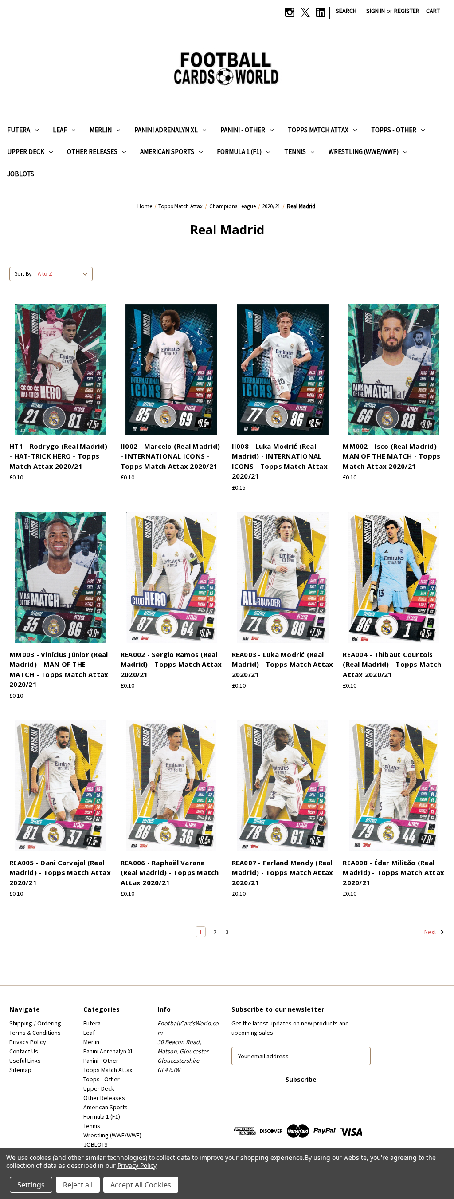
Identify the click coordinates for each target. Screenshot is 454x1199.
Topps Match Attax (318, 130)
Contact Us (23, 1051)
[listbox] (64, 274)
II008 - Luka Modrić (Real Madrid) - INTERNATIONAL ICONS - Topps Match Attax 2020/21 (280, 461)
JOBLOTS (20, 174)
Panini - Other (242, 130)
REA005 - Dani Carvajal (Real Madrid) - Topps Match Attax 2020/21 (60, 872)
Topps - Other (393, 130)
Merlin (101, 130)
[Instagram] (289, 12)
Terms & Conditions (35, 1033)
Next (431, 932)
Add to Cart (60, 377)
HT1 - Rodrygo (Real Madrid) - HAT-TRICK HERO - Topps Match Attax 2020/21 (58, 456)
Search (346, 11)
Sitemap (20, 1070)
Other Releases (92, 151)
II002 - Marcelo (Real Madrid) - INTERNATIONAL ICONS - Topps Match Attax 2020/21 (170, 456)
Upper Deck (25, 151)
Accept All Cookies (140, 1185)
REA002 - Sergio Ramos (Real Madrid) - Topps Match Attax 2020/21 (171, 664)
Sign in (375, 11)
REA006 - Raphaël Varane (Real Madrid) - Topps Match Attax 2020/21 (170, 872)
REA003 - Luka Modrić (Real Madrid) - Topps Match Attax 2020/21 (282, 664)
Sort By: (24, 273)
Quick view (59, 362)
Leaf (60, 130)
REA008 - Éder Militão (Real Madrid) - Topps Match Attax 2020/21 (393, 872)
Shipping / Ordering (35, 1023)
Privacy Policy (27, 1042)
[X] (305, 12)
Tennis (295, 151)
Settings (31, 1185)
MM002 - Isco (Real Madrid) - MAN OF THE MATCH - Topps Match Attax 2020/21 (392, 456)
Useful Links (25, 1060)
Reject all (78, 1185)
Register (406, 11)
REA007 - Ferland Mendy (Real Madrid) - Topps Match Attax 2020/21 (282, 872)
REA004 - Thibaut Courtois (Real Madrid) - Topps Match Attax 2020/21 (392, 664)
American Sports (167, 151)
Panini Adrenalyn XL (166, 130)
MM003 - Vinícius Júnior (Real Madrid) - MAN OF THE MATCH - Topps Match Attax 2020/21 (58, 669)
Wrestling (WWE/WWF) (364, 151)
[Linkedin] (320, 12)
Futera (18, 130)
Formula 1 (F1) (239, 151)
